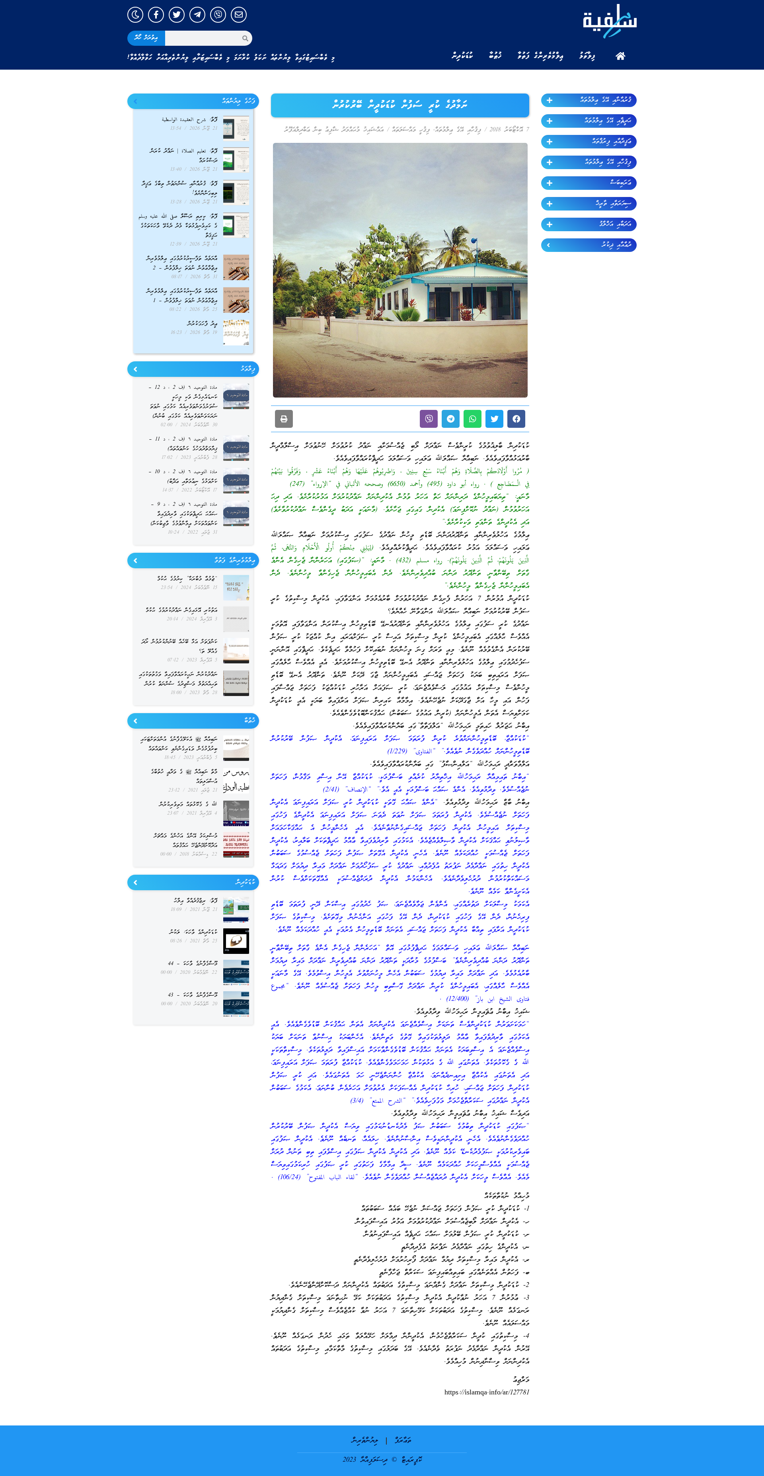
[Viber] (218, 15)
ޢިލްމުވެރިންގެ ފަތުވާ (540, 56)
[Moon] (135, 15)
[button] (516, 419)
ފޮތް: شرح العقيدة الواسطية (189, 120)
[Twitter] (177, 15)
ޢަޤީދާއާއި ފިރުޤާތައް (611, 141)
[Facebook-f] (156, 15)
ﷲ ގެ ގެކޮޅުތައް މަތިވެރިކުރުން (188, 805)
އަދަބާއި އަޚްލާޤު (615, 224)
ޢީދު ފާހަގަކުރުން (202, 324)
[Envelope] (239, 15)
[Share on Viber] (429, 419)
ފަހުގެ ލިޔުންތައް (238, 101)
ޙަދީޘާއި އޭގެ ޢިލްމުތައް (608, 121)
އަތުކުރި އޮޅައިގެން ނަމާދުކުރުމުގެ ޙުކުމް (181, 610)
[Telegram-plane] (197, 15)
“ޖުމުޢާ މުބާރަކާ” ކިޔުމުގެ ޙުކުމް (187, 579)
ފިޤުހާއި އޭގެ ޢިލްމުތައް (608, 162)
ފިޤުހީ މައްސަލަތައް (411, 130)
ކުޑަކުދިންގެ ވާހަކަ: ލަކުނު (193, 932)
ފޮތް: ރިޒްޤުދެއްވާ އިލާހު (195, 901)
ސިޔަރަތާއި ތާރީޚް (613, 204)
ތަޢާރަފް (403, 1440)
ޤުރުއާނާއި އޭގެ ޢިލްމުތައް (605, 100)
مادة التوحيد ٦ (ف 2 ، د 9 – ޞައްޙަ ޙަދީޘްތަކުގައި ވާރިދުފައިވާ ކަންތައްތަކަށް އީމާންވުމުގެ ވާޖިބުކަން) (183, 514)
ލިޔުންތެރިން (365, 1440)
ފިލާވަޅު (587, 56)
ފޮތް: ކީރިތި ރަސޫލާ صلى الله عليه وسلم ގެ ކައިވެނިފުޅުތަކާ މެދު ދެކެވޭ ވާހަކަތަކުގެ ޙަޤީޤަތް (177, 226)
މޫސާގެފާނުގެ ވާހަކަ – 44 (192, 964)
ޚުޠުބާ (495, 56)
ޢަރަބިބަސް (620, 183)
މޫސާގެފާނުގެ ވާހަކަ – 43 (192, 995)
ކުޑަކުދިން (462, 56)
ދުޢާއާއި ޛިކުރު (616, 245)
